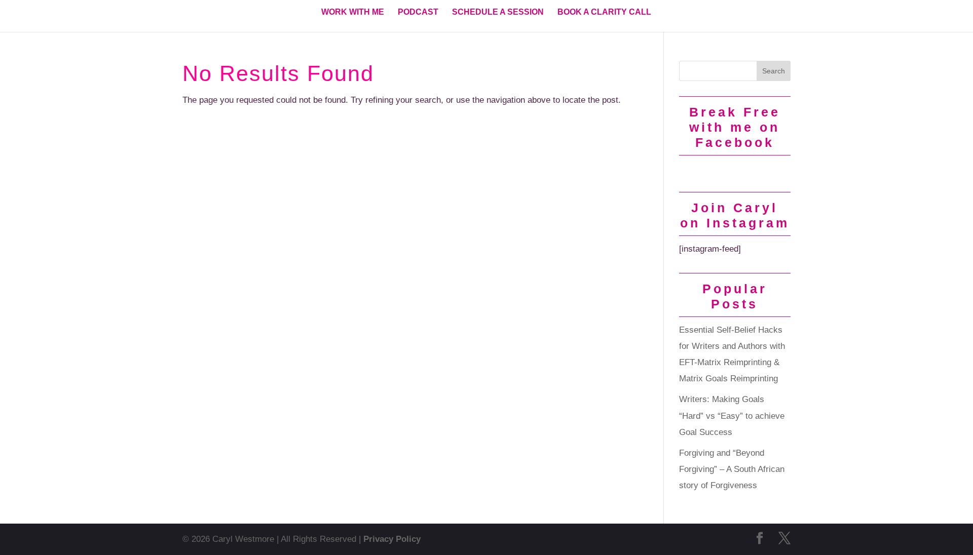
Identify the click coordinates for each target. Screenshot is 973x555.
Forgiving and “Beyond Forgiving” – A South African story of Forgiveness (731, 469)
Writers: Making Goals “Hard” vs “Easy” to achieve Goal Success (731, 415)
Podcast (418, 12)
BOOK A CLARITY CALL (604, 12)
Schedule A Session (498, 12)
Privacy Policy (392, 539)
